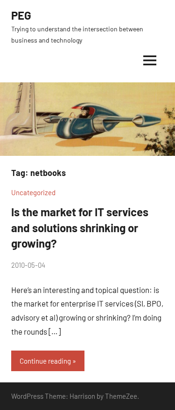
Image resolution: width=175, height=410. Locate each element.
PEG (21, 15)
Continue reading (45, 361)
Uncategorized (33, 192)
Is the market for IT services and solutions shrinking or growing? (79, 227)
